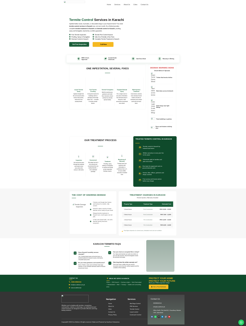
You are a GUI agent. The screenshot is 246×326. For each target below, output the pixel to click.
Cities (135, 4)
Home (109, 4)
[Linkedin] (162, 317)
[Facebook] (152, 317)
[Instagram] (159, 317)
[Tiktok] (166, 317)
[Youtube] (169, 317)
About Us (127, 4)
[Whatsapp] (155, 317)
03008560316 (157, 303)
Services (117, 4)
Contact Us (144, 4)
